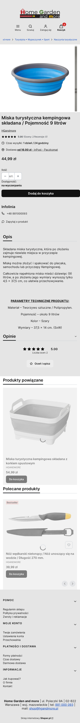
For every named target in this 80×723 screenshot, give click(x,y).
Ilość (4, 169)
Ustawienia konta (13, 636)
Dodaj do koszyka (41, 193)
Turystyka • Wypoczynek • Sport (32, 39)
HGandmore (8, 130)
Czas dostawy (11, 659)
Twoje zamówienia (14, 632)
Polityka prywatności (15, 613)
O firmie (7, 682)
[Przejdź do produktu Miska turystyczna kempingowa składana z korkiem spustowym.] (40, 421)
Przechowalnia (12, 639)
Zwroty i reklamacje (15, 616)
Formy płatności (12, 655)
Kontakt (7, 686)
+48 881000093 (17, 213)
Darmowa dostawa (14, 663)
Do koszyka (16, 479)
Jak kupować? (12, 678)
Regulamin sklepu (13, 609)
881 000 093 (64, 705)
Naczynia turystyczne (65, 39)
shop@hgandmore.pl (43, 708)
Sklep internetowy (36, 718)
